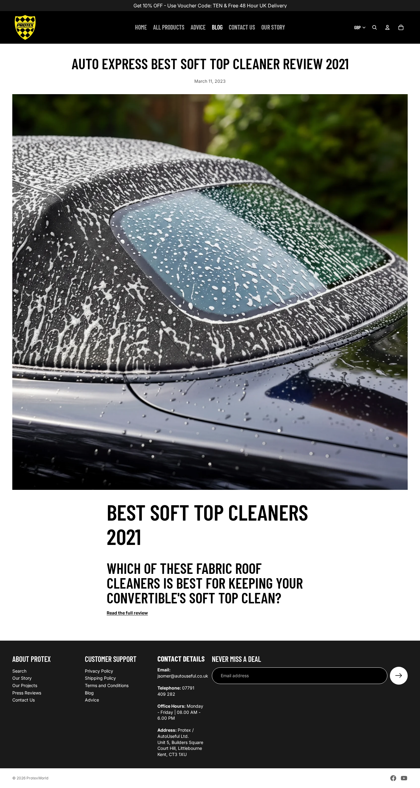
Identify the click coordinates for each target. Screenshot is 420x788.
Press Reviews (26, 692)
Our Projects (24, 685)
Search (19, 671)
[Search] (374, 27)
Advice (92, 699)
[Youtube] (404, 778)
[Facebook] (393, 778)
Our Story (22, 678)
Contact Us (23, 699)
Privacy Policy (99, 671)
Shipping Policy (100, 678)
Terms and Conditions (107, 685)
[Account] (387, 27)
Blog (89, 692)
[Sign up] (399, 676)
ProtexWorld (37, 778)
